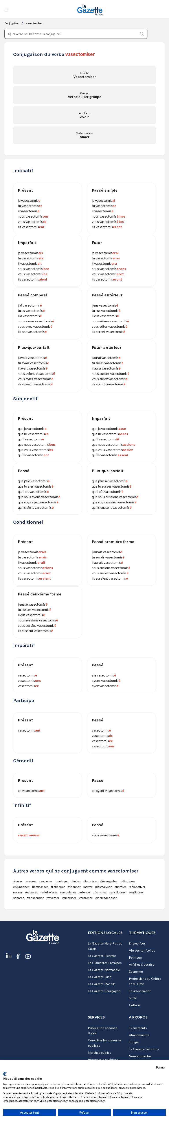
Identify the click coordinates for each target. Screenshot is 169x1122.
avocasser (46, 881)
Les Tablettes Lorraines (105, 963)
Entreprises (137, 943)
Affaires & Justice (141, 964)
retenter (85, 892)
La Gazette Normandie (104, 970)
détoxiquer (128, 881)
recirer (17, 892)
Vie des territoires (142, 950)
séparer (18, 898)
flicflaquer (58, 887)
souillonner (136, 892)
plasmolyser (103, 887)
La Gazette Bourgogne (104, 991)
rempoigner (68, 892)
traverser (52, 898)
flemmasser (40, 887)
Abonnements (139, 1035)
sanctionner (117, 892)
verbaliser (85, 898)
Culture (134, 1005)
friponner (74, 887)
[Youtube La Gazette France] (28, 961)
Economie (136, 971)
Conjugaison (11, 23)
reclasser (31, 892)
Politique (135, 957)
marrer (87, 887)
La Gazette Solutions (144, 1049)
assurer (31, 881)
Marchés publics (99, 1052)
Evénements (138, 1028)
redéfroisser (48, 892)
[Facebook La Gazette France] (18, 961)
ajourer (18, 881)
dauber (76, 881)
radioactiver (137, 887)
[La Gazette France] (90, 9)
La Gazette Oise (99, 977)
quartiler (120, 887)
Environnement (140, 991)
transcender (35, 898)
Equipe (134, 1042)
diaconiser (90, 881)
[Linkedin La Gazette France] (8, 961)
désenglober (109, 881)
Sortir (133, 998)
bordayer (62, 881)
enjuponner (21, 887)
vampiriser (69, 898)
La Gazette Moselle (102, 984)
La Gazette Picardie (102, 955)
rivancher (100, 892)
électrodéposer (106, 898)
